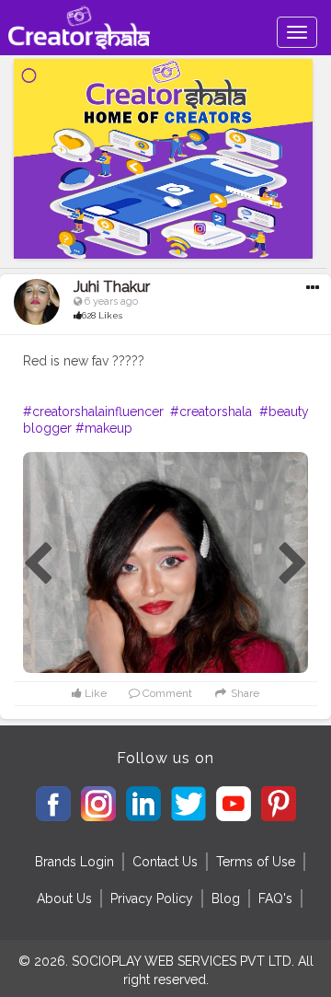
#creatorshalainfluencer (93, 411)
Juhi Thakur (112, 287)
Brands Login (74, 861)
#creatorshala (211, 411)
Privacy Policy (151, 898)
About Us (64, 898)
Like (94, 693)
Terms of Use (255, 861)
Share (243, 693)
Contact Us (165, 861)
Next (293, 564)
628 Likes (102, 315)
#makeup (103, 428)
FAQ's (275, 898)
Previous (37, 564)
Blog (225, 898)
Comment (166, 693)
